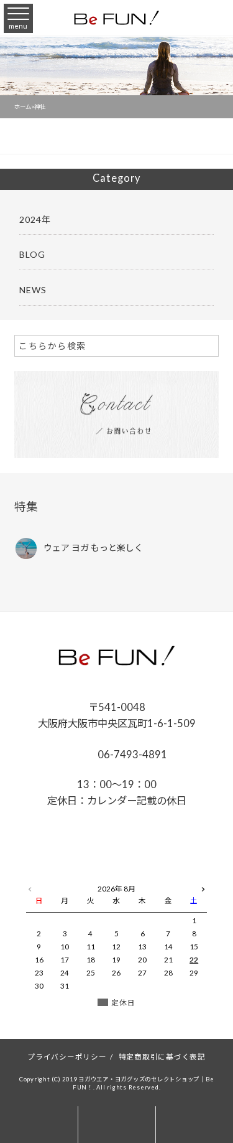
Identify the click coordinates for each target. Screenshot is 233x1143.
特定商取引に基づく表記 (162, 1056)
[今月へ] (65, 876)
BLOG (32, 254)
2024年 (35, 219)
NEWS (33, 290)
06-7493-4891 (131, 754)
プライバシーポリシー (67, 1056)
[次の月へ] (203, 886)
